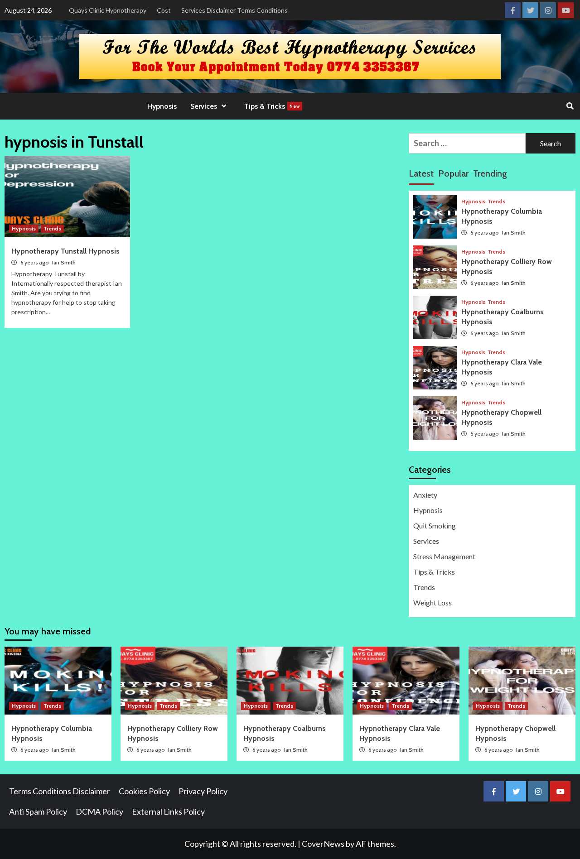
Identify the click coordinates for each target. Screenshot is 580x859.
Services (426, 541)
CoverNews (323, 844)
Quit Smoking (434, 525)
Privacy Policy (203, 791)
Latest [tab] (421, 173)
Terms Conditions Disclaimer (59, 791)
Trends (52, 228)
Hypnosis (162, 106)
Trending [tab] (490, 173)
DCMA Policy (99, 811)
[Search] (569, 106)
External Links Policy (168, 811)
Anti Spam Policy (38, 811)
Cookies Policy (144, 791)
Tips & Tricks (272, 106)
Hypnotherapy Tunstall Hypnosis (65, 251)
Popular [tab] (453, 173)
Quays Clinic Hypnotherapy (107, 10)
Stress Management (444, 556)
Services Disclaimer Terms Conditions (234, 10)
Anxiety (425, 494)
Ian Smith (64, 262)
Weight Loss (432, 602)
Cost (164, 10)
